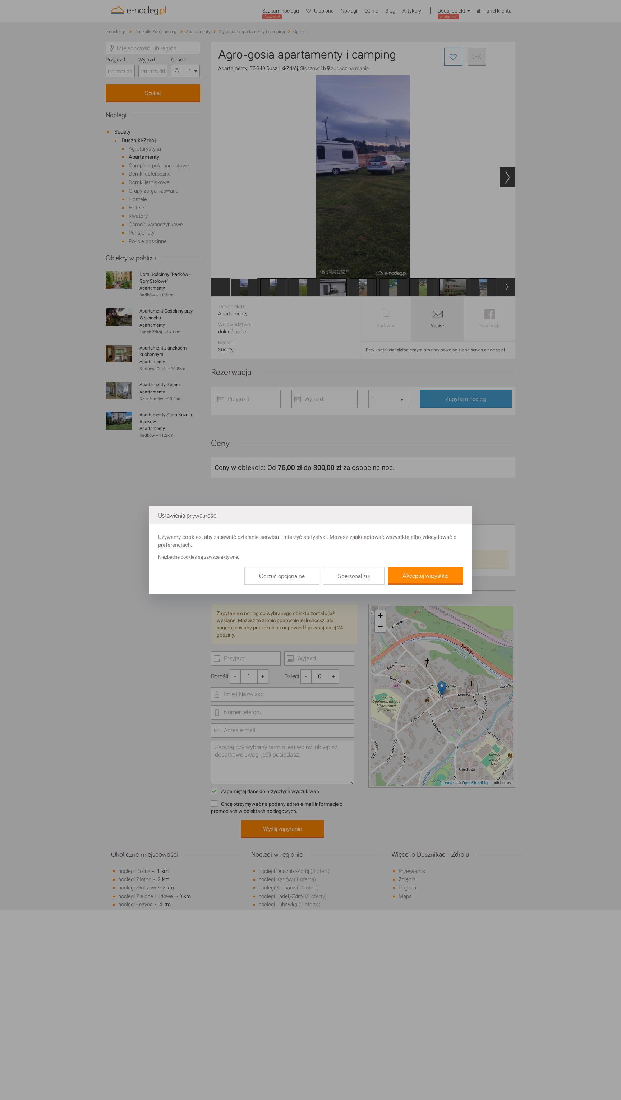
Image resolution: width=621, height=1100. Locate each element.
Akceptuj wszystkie (425, 576)
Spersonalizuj (354, 576)
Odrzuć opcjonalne (282, 576)
